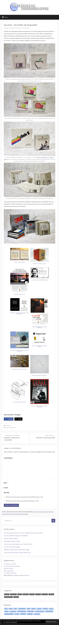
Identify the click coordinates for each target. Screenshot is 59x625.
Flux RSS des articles (10, 573)
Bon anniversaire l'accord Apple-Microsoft (39, 406)
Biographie (26, 594)
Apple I (17, 613)
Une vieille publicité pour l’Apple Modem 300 (17, 552)
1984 (6, 608)
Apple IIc (30, 613)
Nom (6, 483)
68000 (11, 608)
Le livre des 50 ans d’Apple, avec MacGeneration (18, 544)
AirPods (39, 608)
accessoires (22, 608)
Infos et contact (8, 568)
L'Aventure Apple (25, 28)
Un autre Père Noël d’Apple (12, 547)
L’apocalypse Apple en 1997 (12, 541)
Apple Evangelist (40, 611)
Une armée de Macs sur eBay (19, 369)
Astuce (19, 594)
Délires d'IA (45, 594)
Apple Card (30, 611)
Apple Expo (49, 611)
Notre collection (9, 571)
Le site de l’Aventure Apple (12, 566)
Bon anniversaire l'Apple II (19, 402)
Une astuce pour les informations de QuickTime (19, 351)
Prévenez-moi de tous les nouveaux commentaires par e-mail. (24, 497)
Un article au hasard (10, 564)
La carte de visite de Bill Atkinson (39, 280)
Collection (38, 594)
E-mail (6, 487)
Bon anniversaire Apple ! (11, 538)
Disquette (12, 427)
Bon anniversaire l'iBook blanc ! (39, 375)
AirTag (51, 608)
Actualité (7, 594)
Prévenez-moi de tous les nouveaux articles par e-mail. (22, 501)
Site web (6, 492)
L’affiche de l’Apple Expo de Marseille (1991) (16, 549)
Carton (7, 427)
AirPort (45, 608)
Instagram (16, 575)
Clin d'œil (32, 594)
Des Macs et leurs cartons (39, 263)
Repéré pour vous (8, 596)
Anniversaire (13, 594)
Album (6, 611)
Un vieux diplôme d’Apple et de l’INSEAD (16, 535)
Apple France (9, 613)
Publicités (51, 594)
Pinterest (26, 575)
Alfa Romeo (12, 611)
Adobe (33, 608)
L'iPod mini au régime (19, 262)
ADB (29, 608)
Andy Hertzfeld (22, 611)
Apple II (23, 613)
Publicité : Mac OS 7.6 (19, 294)
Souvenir (8, 425)
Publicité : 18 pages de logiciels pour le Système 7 (19, 313)
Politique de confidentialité (11, 622)
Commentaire (8, 458)
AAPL (15, 608)
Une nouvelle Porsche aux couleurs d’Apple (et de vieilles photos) (23, 533)
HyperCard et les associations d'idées (39, 346)
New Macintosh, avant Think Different (39, 327)
